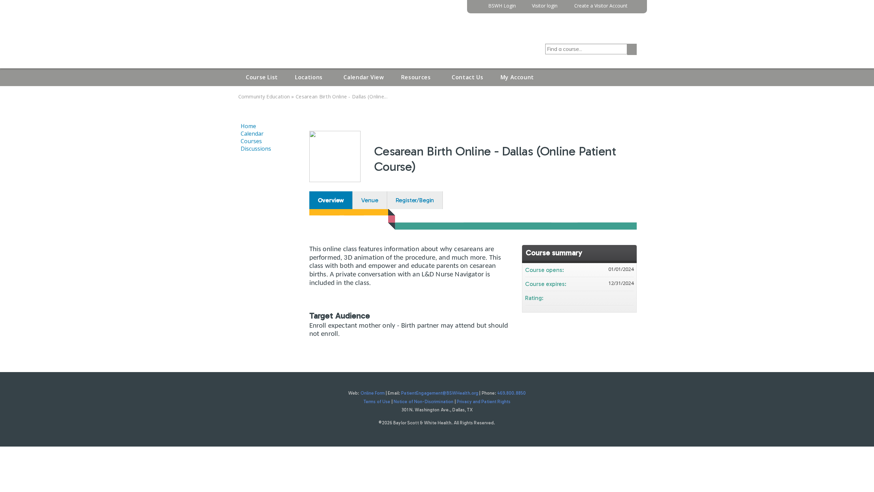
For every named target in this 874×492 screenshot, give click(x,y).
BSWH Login (502, 6)
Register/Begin (415, 200)
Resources (416, 77)
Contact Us (467, 77)
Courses (251, 141)
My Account (517, 77)
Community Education (264, 96)
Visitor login (545, 6)
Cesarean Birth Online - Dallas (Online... (341, 96)
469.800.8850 (511, 393)
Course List (262, 77)
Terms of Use (377, 401)
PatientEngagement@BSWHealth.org (439, 393)
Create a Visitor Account (601, 6)
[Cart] (635, 8)
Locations (309, 77)
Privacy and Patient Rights (483, 401)
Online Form (373, 393)
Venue (369, 200)
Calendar (252, 133)
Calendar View (363, 77)
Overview (331, 200)
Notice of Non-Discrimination (424, 401)
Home (248, 126)
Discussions (256, 148)
